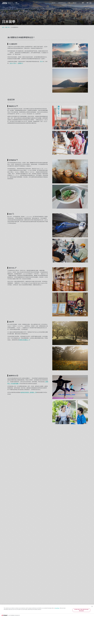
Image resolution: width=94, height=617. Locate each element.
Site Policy (57, 608)
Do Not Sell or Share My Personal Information (81, 610)
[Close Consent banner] (92, 606)
